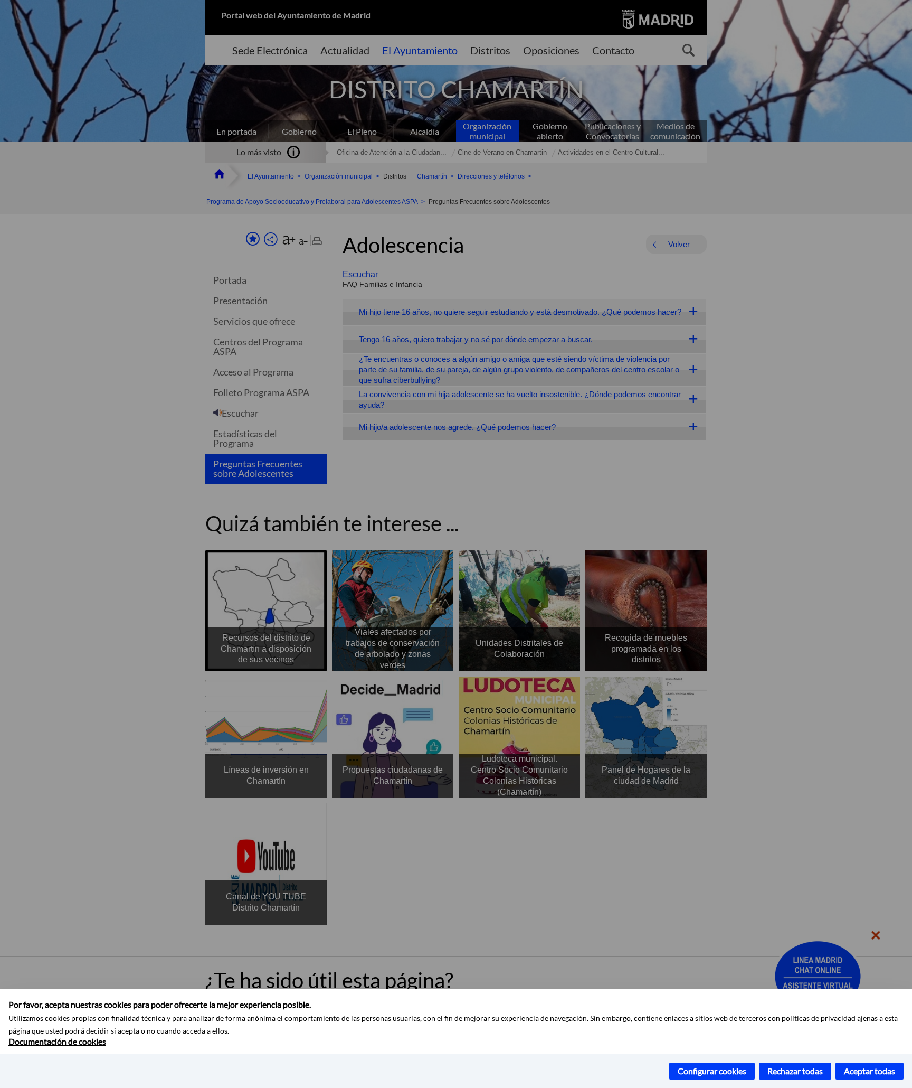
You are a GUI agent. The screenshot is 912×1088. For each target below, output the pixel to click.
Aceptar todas (869, 1071)
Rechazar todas (795, 1071)
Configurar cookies (712, 1071)
